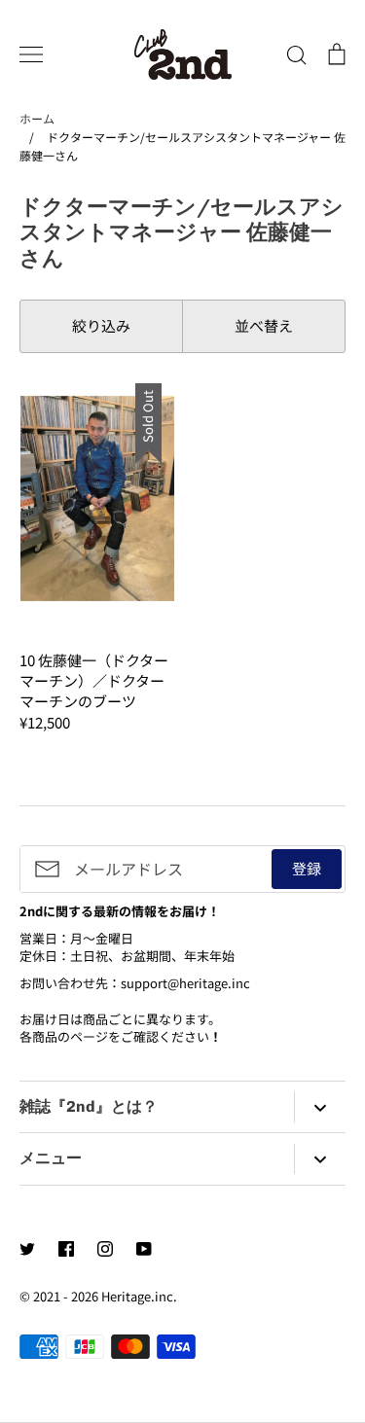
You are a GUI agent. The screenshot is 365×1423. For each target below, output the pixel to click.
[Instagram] (105, 1248)
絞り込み (101, 325)
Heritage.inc (137, 1296)
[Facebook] (66, 1248)
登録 (306, 868)
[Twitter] (27, 1248)
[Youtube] (144, 1248)
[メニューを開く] (31, 54)
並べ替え (264, 325)
